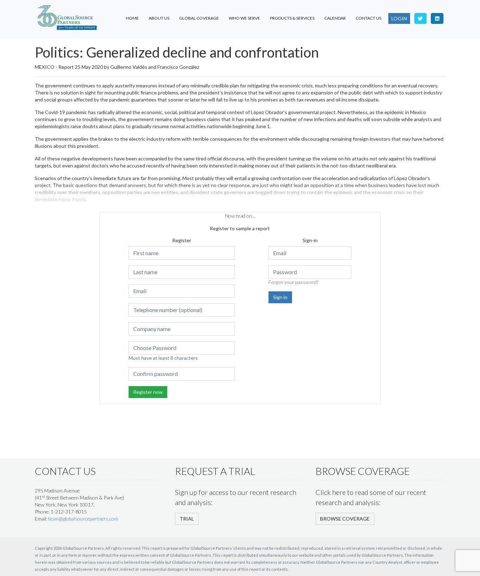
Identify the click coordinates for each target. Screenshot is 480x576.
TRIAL (187, 519)
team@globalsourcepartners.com (83, 519)
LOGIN (399, 18)
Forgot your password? (293, 282)
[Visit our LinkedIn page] (437, 18)
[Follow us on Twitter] (420, 18)
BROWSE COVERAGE (345, 519)
